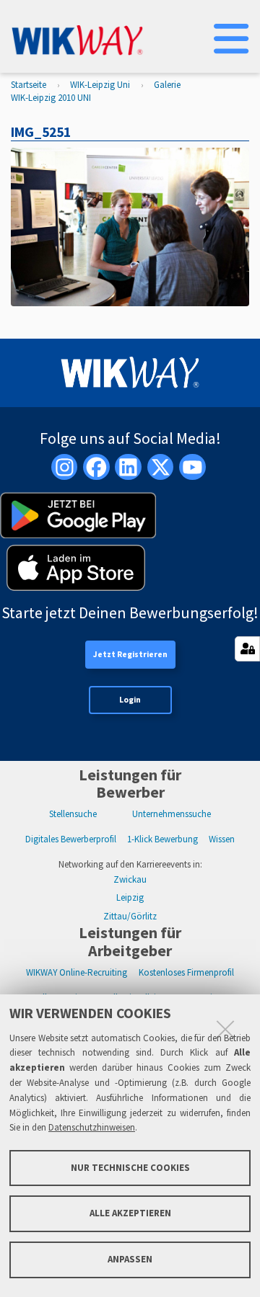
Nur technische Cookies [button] (130, 1168)
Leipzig (130, 897)
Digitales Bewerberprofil (70, 839)
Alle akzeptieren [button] (130, 1213)
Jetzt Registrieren (130, 654)
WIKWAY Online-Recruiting (76, 972)
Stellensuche (73, 814)
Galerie (167, 85)
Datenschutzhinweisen (91, 1127)
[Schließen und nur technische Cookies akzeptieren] (225, 1028)
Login (130, 700)
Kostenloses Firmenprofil (186, 972)
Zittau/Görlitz (130, 916)
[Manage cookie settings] (247, 648)
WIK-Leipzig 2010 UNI (51, 98)
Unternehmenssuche (171, 814)
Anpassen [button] (130, 1259)
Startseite (28, 85)
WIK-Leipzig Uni (100, 85)
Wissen (222, 839)
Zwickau (130, 879)
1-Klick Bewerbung (162, 839)
